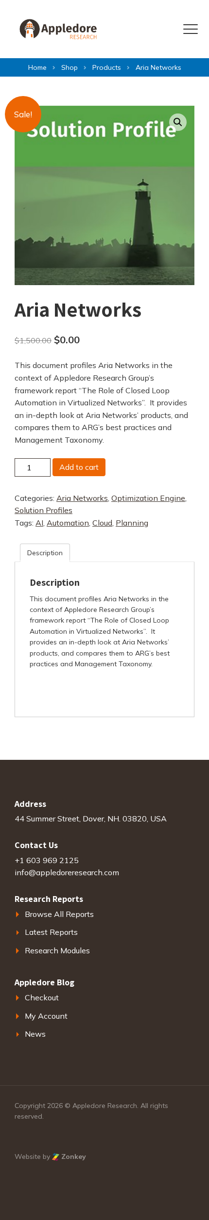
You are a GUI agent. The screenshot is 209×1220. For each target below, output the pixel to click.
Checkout (42, 997)
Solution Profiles (43, 510)
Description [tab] (45, 552)
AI (39, 523)
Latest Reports (51, 932)
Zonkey (72, 1156)
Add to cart (79, 467)
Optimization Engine (148, 498)
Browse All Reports (59, 914)
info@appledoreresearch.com (67, 872)
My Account (46, 1016)
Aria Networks (82, 498)
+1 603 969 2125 (47, 860)
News (35, 1034)
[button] (178, 122)
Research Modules (57, 950)
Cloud (102, 523)
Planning (132, 523)
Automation (68, 523)
